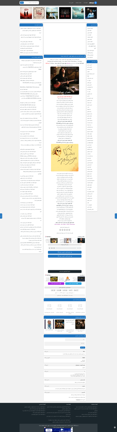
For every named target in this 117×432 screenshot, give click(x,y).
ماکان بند (89, 189)
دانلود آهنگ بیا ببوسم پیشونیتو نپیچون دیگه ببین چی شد (31, 219)
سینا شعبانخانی (90, 127)
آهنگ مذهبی (90, 41)
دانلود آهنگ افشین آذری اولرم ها (26, 48)
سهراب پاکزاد (89, 133)
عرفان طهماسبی (90, 142)
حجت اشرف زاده (90, 98)
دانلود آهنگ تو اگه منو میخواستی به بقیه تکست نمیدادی (30, 227)
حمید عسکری (89, 100)
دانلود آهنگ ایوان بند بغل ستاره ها (26, 50)
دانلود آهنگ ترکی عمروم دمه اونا (26, 78)
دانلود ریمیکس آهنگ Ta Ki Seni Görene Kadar (29, 93)
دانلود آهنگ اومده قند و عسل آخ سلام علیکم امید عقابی (30, 236)
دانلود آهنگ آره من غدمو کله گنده (26, 202)
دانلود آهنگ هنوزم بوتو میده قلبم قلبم (27, 149)
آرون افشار (89, 82)
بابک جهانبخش (90, 87)
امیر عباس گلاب (90, 78)
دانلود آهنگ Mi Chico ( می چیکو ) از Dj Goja (28, 156)
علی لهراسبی (89, 147)
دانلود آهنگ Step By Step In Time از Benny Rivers (29, 87)
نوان (88, 202)
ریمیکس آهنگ (90, 52)
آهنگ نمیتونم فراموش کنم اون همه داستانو (28, 71)
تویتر (70, 290)
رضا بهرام (89, 109)
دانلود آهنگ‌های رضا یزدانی (64, 271)
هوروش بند (89, 204)
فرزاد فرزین (89, 160)
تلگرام (52, 290)
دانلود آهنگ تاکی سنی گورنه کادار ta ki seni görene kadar (32, 84)
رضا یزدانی (59, 295)
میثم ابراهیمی (89, 198)
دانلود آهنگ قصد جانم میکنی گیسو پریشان (28, 151)
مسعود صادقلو (90, 138)
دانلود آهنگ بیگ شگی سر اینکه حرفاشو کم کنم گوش (29, 160)
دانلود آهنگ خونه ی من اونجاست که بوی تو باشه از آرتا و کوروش (31, 121)
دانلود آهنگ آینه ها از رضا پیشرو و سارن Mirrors (29, 52)
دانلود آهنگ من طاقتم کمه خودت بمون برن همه (29, 187)
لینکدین (64, 290)
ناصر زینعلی (89, 200)
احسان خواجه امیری (90, 73)
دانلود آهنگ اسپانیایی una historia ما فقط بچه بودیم (30, 242)
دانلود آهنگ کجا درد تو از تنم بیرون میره (27, 131)
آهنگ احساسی (90, 28)
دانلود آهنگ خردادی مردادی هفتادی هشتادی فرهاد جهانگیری (32, 172)
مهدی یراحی (89, 187)
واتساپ (58, 290)
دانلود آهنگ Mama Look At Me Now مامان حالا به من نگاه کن (31, 99)
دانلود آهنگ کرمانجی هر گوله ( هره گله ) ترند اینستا (29, 125)
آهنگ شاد (86, 2)
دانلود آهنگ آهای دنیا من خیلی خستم (27, 225)
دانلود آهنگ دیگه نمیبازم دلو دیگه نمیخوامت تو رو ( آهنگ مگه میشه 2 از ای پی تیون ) (31, 239)
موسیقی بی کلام (90, 55)
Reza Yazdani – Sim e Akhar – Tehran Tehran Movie (65, 224)
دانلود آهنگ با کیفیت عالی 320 (64, 252)
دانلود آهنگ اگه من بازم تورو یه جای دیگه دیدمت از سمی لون (30, 210)
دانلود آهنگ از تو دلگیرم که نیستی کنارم (27, 189)
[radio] (69, 230)
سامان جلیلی (89, 116)
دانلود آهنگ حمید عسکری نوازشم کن (27, 44)
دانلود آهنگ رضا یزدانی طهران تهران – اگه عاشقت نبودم (72, 56)
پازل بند (88, 91)
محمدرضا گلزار (89, 171)
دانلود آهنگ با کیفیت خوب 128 (64, 256)
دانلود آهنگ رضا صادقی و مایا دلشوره (27, 65)
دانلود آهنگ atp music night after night (28, 105)
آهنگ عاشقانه (78, 2)
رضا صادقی (89, 111)
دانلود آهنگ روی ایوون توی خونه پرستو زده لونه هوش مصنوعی (31, 128)
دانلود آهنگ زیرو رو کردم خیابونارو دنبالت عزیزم (28, 118)
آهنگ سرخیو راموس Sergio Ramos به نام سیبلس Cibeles (32, 68)
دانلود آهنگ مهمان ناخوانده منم (26, 191)
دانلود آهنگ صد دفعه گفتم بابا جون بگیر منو (28, 182)
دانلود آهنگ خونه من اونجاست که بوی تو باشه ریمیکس (30, 169)
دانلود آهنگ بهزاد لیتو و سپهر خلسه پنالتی (28, 35)
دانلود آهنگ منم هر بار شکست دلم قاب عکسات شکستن (30, 111)
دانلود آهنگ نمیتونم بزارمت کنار (26, 167)
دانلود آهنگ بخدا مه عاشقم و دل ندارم (27, 136)
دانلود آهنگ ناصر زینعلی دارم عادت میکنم (89, 414)
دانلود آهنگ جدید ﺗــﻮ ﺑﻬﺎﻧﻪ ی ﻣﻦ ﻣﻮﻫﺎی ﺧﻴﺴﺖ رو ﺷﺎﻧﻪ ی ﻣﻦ (31, 146)
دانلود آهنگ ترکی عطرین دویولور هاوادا (27, 80)
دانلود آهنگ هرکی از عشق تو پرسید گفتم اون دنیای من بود (31, 115)
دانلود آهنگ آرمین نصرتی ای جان (64, 410)
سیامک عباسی (89, 120)
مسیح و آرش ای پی (90, 180)
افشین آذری (89, 67)
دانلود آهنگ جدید (65, 295)
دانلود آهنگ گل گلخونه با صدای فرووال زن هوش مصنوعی (86, 416)
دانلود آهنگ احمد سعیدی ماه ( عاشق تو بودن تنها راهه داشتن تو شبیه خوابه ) (31, 61)
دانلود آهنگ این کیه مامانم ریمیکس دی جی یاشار (29, 196)
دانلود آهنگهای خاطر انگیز (92, 47)
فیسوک (75, 290)
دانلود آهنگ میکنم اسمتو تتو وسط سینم (27, 207)
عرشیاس (88, 153)
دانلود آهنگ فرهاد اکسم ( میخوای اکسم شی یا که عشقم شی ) (31, 38)
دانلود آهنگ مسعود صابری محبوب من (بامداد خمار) (29, 46)
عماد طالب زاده (90, 156)
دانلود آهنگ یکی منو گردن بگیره (26, 216)
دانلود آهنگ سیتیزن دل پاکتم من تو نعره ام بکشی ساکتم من (31, 232)
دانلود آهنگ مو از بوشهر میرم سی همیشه (27, 165)
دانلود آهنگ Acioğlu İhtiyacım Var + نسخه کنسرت (29, 96)
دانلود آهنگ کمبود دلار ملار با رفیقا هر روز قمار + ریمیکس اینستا (30, 141)
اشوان (88, 71)
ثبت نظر (82, 347)
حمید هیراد (89, 102)
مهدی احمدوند (90, 182)
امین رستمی (89, 65)
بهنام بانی (89, 89)
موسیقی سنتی (90, 57)
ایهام (88, 76)
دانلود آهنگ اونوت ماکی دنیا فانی (26, 76)
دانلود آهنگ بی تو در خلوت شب (26, 213)
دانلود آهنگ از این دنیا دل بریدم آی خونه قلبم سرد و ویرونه (31, 250)
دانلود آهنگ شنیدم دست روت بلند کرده (27, 204)
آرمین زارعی (89, 85)
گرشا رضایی (89, 165)
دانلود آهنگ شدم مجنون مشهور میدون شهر (28, 109)
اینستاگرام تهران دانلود (55, 283)
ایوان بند (89, 80)
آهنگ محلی (90, 39)
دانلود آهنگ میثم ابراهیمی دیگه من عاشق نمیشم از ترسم (31, 31)
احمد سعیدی (89, 69)
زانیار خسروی (89, 113)
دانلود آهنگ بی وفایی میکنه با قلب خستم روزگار (29, 158)
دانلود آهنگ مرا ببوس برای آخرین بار (26, 176)
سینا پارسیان (89, 129)
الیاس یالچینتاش (90, 209)
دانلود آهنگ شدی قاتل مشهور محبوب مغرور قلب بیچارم (30, 162)
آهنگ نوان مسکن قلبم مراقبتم (26, 73)
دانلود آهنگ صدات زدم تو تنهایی (26, 178)
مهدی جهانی (89, 185)
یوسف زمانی (89, 207)
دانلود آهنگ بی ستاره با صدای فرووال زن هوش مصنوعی (30, 28)
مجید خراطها (89, 176)
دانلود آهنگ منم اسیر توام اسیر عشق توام (28, 102)
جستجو (22, 2)
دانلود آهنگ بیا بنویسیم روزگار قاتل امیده (27, 229)
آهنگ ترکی (89, 30)
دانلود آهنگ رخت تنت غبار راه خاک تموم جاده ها (29, 138)
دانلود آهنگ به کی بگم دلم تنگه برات (27, 185)
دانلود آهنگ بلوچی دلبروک (25, 133)
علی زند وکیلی (89, 151)
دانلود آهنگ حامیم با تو (92, 412)
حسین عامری (89, 105)
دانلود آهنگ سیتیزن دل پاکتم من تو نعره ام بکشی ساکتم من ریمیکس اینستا (31, 246)
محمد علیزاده (89, 169)
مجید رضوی (89, 173)
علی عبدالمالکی (90, 149)
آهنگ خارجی (90, 32)
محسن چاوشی (89, 193)
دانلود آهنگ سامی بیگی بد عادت (26, 222)
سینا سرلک (89, 125)
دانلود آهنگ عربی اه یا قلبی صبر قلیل (27, 153)
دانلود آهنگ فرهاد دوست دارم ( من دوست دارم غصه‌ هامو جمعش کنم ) (31, 199)
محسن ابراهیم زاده (90, 191)
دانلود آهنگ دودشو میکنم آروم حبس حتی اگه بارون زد (30, 180)
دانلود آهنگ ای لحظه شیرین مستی (26, 193)
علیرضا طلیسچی (90, 140)
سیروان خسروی (90, 131)
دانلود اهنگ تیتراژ (70, 292)
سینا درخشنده (89, 122)
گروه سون (89, 167)
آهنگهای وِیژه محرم (91, 44)
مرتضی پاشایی (89, 178)
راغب (88, 107)
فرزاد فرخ (89, 158)
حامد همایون (89, 93)
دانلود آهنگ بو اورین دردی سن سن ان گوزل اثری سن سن (30, 91)
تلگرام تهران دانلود (72, 283)
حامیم (88, 96)
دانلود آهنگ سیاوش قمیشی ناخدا (26, 41)
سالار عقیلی (89, 118)
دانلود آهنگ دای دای (24, 89)
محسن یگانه (89, 196)
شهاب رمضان (89, 136)
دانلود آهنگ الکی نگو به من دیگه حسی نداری (28, 107)
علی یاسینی (89, 145)
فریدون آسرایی (90, 162)
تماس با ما (71, 2)
